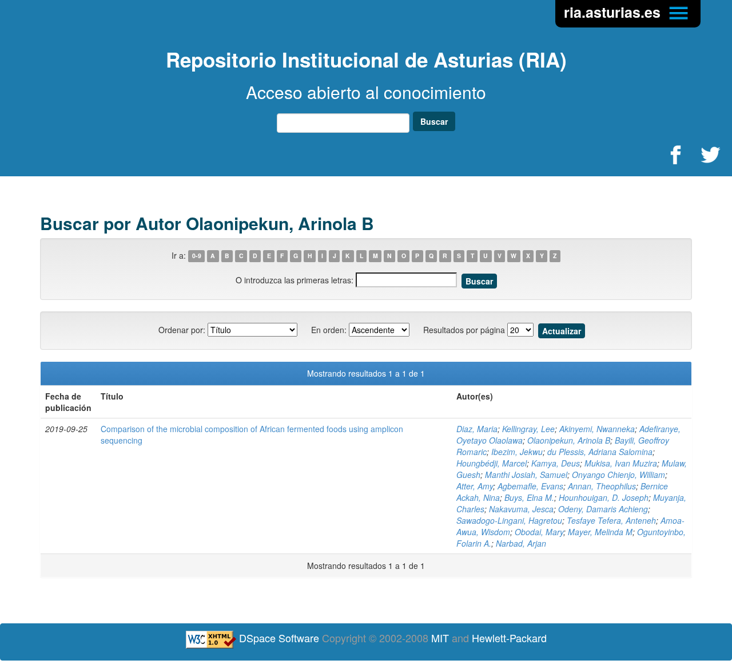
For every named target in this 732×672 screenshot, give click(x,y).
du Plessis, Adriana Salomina (600, 451)
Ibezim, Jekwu (517, 451)
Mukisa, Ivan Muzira (620, 463)
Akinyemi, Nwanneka (597, 428)
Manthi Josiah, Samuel (526, 474)
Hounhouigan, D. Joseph (604, 497)
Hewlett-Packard (509, 637)
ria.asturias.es (614, 12)
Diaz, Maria (477, 428)
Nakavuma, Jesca (521, 509)
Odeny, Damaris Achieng (603, 509)
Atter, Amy (474, 486)
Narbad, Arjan (521, 543)
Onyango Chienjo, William (618, 474)
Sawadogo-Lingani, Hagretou (509, 520)
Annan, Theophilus (602, 486)
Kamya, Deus (555, 463)
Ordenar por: (181, 329)
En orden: (329, 329)
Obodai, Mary (539, 531)
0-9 (196, 256)
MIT (440, 637)
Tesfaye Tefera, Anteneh (611, 520)
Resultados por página (464, 329)
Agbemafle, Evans (530, 486)
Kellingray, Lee (528, 428)
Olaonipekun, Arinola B (568, 440)
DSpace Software (279, 637)
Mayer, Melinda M (600, 531)
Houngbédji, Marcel (491, 463)
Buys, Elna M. (529, 497)
